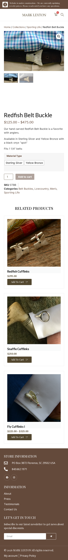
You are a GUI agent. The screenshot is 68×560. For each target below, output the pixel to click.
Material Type (14, 156)
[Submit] (51, 536)
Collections (19, 27)
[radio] (14, 162)
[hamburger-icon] (5, 15)
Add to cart (25, 176)
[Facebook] (7, 477)
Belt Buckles (26, 188)
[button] (62, 15)
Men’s (53, 188)
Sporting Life (34, 27)
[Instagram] (14, 477)
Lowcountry (41, 188)
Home (7, 27)
